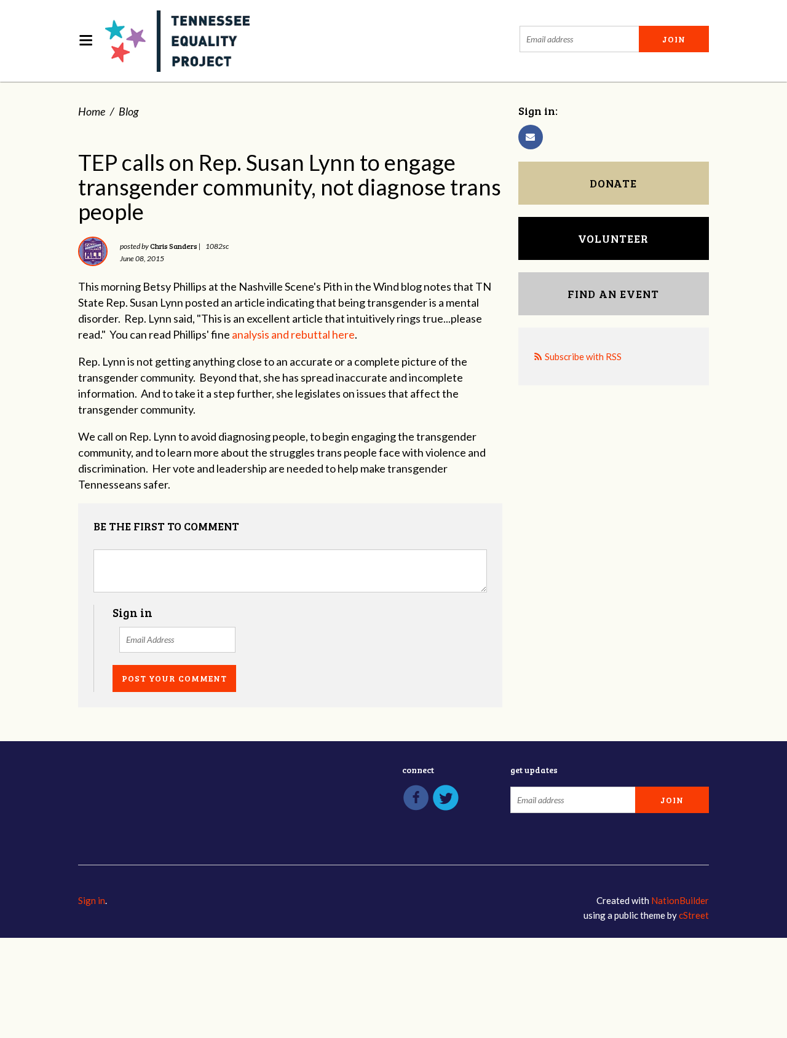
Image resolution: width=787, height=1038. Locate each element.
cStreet (694, 915)
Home (91, 111)
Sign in (91, 900)
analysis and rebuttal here (293, 334)
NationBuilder (680, 900)
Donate (613, 183)
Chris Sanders (173, 246)
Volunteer (613, 238)
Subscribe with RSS (583, 356)
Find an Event (613, 293)
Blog (128, 111)
